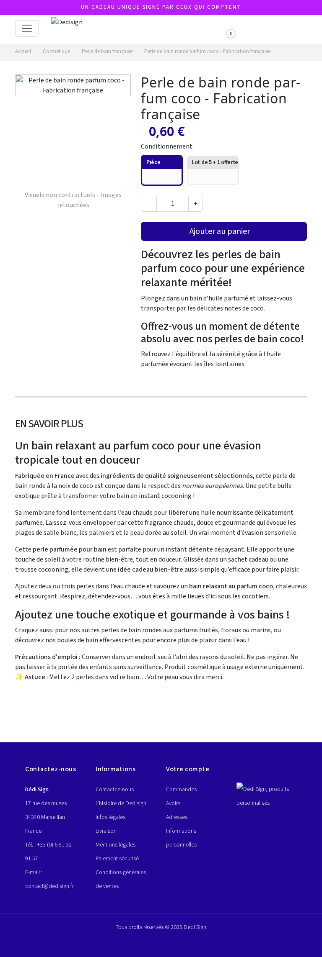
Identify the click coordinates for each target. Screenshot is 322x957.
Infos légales (110, 817)
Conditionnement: (168, 146)
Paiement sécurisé (117, 858)
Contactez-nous (115, 789)
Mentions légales (115, 845)
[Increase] (195, 203)
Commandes (181, 789)
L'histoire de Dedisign (121, 803)
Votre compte (187, 769)
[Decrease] (148, 203)
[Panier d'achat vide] (225, 28)
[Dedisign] (67, 28)
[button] (187, 27)
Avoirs (173, 803)
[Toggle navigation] (27, 28)
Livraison (106, 831)
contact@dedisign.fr (49, 886)
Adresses (176, 817)
